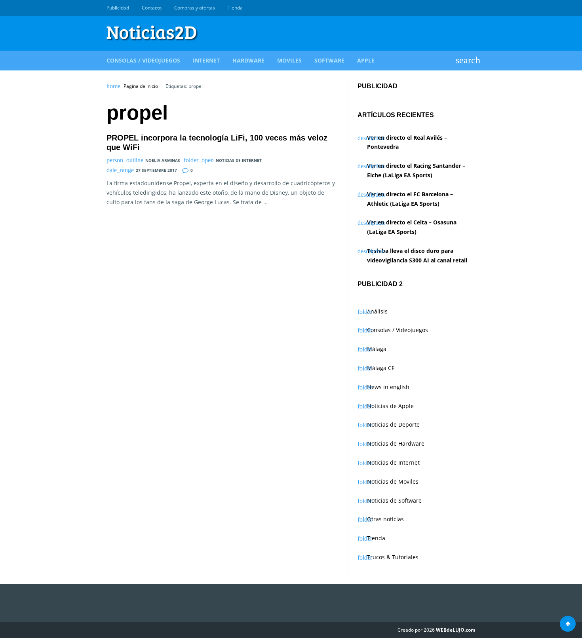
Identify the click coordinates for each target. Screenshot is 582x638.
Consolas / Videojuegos (143, 60)
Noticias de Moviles (392, 481)
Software (329, 60)
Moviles (289, 60)
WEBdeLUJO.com (455, 630)
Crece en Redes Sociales (471, 8)
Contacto (152, 7)
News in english (388, 387)
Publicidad (118, 7)
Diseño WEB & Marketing (462, 8)
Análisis (377, 311)
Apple (366, 60)
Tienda (235, 7)
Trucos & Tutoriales (392, 557)
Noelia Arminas (162, 160)
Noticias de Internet (239, 160)
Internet (206, 60)
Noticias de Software (394, 500)
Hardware (248, 60)
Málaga (376, 349)
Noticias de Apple (390, 406)
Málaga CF (380, 368)
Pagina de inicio (141, 86)
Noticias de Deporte (393, 424)
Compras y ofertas (194, 7)
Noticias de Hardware (395, 443)
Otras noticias (385, 519)
